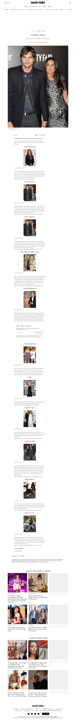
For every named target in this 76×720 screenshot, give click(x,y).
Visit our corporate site (53, 716)
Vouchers (50, 6)
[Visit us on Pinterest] (38, 714)
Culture (44, 6)
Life (40, 6)
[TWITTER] (19, 556)
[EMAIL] (23, 556)
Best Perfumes (55, 9)
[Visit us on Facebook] (35, 714)
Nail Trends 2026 (39, 9)
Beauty (30, 6)
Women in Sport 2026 (13, 9)
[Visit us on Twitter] (29, 714)
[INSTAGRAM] (20, 556)
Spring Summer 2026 (31, 9)
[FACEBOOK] (17, 556)
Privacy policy (18, 710)
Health (35, 6)
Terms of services (27, 335)
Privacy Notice (18, 336)
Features (45, 42)
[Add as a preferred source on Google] (52, 714)
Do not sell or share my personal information (50, 710)
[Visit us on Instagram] (32, 714)
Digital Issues (62, 9)
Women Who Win (69, 9)
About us (35, 710)
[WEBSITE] (22, 556)
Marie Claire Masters (22, 9)
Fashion (26, 6)
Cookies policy (27, 710)
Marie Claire (32, 42)
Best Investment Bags (48, 9)
